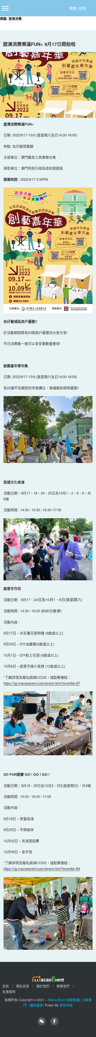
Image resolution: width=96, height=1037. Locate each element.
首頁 (5, 986)
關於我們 (42, 986)
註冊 (82, 8)
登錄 (72, 8)
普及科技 (66, 1005)
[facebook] (54, 1021)
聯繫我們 (63, 986)
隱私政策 (22, 986)
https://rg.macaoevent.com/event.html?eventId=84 (41, 868)
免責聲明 (8, 991)
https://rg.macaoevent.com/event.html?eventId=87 (41, 683)
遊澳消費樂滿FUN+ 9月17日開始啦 (39, 44)
